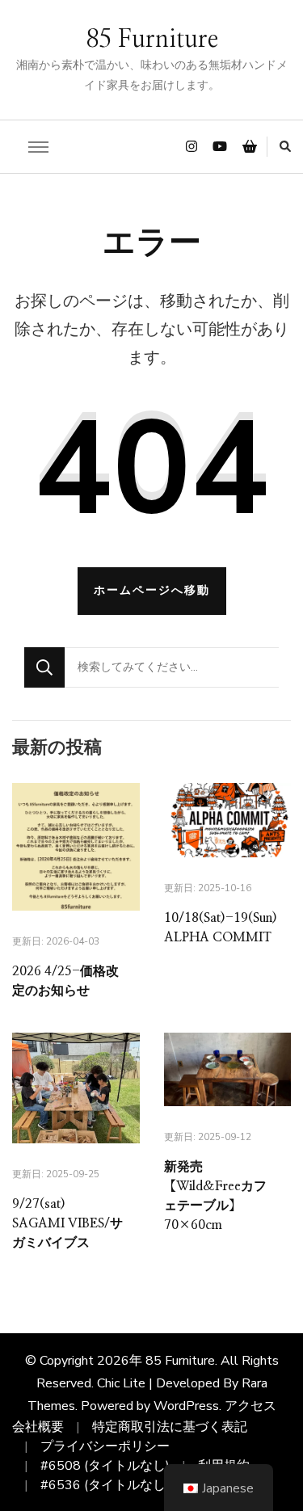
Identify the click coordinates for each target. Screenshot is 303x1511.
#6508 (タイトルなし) (105, 1466)
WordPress (186, 1406)
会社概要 (38, 1427)
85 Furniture (152, 39)
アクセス (250, 1406)
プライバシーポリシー (105, 1446)
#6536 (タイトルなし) (105, 1485)
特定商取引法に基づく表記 (169, 1427)
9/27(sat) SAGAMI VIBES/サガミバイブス (67, 1223)
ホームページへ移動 (152, 590)
